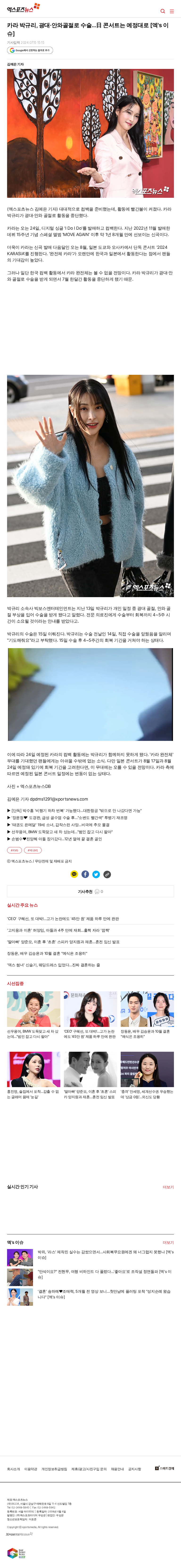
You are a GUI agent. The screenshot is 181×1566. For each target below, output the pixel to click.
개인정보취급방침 (54, 1469)
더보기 (168, 1187)
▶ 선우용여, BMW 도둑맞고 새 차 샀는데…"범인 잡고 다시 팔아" (60, 831)
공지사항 (134, 1469)
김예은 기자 (15, 64)
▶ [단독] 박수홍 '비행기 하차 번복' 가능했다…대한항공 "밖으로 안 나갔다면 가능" (74, 810)
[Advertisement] (42, 1379)
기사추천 (90, 891)
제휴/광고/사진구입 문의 (89, 1469)
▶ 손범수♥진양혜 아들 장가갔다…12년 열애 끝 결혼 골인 (54, 838)
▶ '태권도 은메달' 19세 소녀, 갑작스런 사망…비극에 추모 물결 (58, 824)
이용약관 (30, 1469)
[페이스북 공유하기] (85, 874)
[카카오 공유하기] (74, 874)
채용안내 (117, 1469)
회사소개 (13, 1469)
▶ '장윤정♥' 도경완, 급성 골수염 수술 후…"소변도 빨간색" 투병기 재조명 (67, 817)
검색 (162, 11)
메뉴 (172, 11)
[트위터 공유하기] (95, 874)
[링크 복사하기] (107, 874)
